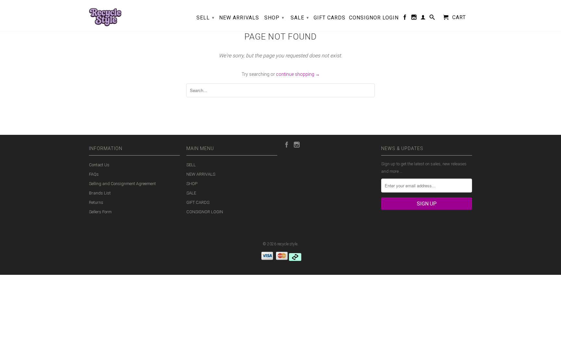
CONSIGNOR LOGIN (374, 18)
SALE (300, 18)
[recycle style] (105, 15)
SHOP (274, 18)
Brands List (100, 193)
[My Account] (423, 18)
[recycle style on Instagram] (414, 18)
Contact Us (99, 164)
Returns (96, 202)
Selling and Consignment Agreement (122, 183)
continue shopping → (298, 74)
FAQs (94, 174)
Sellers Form (100, 211)
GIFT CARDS (329, 18)
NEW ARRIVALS (239, 18)
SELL (205, 18)
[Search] (432, 18)
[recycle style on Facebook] (405, 18)
